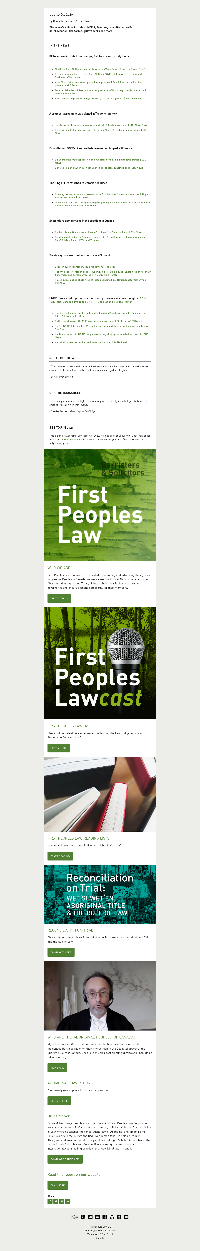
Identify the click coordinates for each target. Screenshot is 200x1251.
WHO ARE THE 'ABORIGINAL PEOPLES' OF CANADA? (91, 1037)
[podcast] (119, 1217)
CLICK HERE (58, 1185)
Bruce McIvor (59, 1116)
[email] (90, 1217)
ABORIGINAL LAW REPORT (70, 1082)
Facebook (75, 439)
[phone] (83, 1217)
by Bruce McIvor (121, 301)
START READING (60, 856)
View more (57, 1067)
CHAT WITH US (59, 598)
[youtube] (126, 1217)
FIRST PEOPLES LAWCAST (69, 726)
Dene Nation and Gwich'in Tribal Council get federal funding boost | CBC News (99, 167)
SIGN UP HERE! (59, 1100)
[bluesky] (112, 1217)
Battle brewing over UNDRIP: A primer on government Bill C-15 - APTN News (98, 320)
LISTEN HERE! (59, 748)
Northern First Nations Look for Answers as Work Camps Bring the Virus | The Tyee (102, 68)
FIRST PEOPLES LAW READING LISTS (78, 838)
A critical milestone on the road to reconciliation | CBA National (91, 342)
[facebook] (104, 1217)
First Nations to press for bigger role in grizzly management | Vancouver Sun (98, 98)
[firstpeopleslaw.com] (75, 1217)
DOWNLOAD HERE (61, 952)
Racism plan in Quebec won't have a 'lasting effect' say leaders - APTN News (98, 231)
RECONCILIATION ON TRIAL (70, 930)
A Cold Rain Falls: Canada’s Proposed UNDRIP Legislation (98, 299)
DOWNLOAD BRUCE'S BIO (65, 1159)
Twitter (64, 439)
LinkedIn (90, 439)
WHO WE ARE (59, 567)
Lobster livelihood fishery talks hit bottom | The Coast (85, 266)
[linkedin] (97, 1217)
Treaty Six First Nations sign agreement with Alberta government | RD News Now (101, 124)
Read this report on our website (74, 1174)
